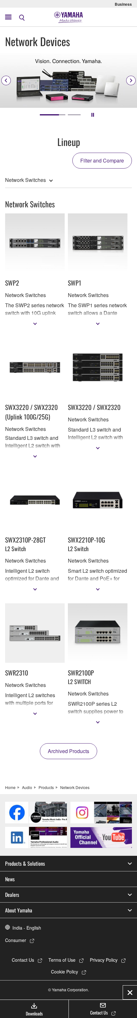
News (10, 879)
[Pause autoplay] (92, 115)
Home (10, 787)
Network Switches (25, 180)
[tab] (52, 115)
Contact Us (23, 960)
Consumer (15, 940)
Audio (27, 787)
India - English (26, 928)
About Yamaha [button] (18, 910)
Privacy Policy (104, 960)
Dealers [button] (12, 894)
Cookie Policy (64, 971)
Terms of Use (62, 960)
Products (46, 787)
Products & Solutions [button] (25, 863)
